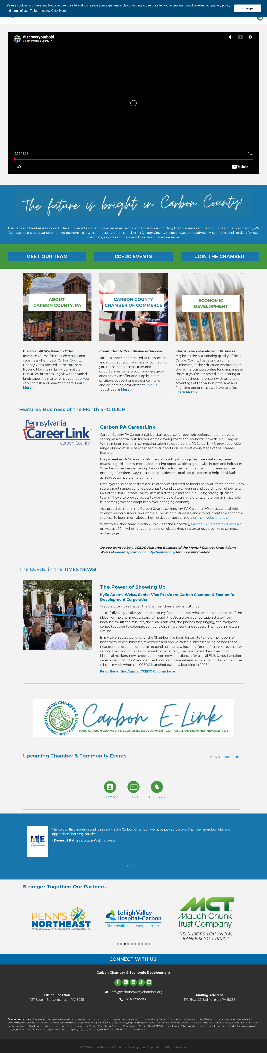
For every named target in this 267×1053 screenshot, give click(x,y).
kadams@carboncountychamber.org (145, 552)
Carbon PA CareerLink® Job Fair (216, 524)
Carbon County (69, 360)
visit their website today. (209, 518)
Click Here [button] (58, 10)
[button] (118, 944)
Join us (151, 385)
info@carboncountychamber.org (137, 992)
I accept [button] (247, 8)
